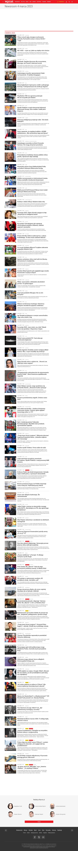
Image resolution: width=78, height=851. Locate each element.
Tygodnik (44, 1)
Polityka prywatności (51, 832)
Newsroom (11, 6)
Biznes (27, 1)
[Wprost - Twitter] (39, 837)
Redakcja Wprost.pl (39, 800)
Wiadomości (17, 1)
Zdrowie (34, 1)
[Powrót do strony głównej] (6, 830)
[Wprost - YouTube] (43, 837)
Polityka (23, 1)
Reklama (40, 832)
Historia (54, 830)
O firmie (24, 832)
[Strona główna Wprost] (9, 1)
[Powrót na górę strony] (72, 830)
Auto (39, 830)
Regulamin (45, 832)
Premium (49, 1)
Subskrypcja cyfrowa (34, 832)
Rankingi (59, 830)
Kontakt (28, 832)
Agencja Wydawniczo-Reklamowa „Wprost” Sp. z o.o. (36, 844)
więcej (39, 821)
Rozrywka (39, 1)
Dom (30, 1)
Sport (35, 830)
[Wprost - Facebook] (34, 837)
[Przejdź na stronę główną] (3, 2)
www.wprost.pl (41, 847)
